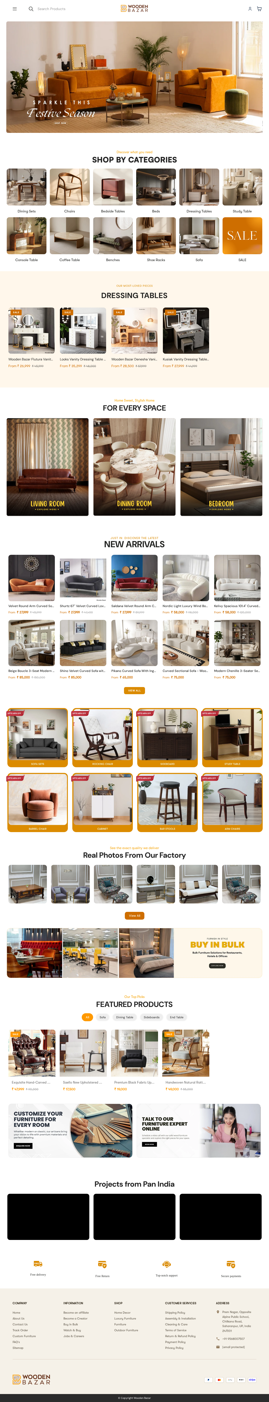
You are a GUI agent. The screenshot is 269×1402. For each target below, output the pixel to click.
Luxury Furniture (125, 1318)
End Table (176, 1017)
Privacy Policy (174, 1348)
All (87, 1017)
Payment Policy (175, 1342)
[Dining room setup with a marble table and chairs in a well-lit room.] (134, 467)
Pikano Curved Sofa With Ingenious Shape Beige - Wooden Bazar (134, 671)
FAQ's (16, 1342)
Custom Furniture (24, 1336)
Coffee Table (69, 260)
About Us (18, 1318)
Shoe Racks (156, 260)
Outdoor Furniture (126, 1330)
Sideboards (152, 1017)
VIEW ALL (134, 690)
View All (134, 916)
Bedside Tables (113, 211)
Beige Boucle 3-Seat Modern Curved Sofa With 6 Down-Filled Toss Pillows (31, 671)
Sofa (199, 260)
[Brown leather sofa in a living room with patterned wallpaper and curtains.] (47, 467)
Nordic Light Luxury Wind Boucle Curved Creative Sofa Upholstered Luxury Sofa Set (186, 606)
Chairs (69, 211)
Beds (156, 211)
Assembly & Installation (180, 1318)
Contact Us (20, 1324)
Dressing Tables (199, 211)
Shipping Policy (175, 1312)
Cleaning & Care (176, 1324)
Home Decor (122, 1312)
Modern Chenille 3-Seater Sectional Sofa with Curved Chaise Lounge (237, 671)
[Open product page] (26, 187)
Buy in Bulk (70, 1324)
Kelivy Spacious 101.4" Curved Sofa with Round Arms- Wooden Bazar (237, 606)
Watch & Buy (72, 1330)
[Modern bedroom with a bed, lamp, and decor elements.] (221, 467)
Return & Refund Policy (180, 1336)
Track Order (20, 1330)
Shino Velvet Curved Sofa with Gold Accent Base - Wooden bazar (83, 671)
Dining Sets (27, 211)
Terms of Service (175, 1330)
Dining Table (124, 1017)
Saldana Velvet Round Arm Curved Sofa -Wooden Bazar (134, 606)
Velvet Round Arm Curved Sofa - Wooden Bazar (31, 606)
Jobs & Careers (73, 1336)
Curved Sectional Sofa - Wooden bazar (186, 671)
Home (16, 1312)
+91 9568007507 (233, 1338)
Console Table (26, 260)
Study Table (242, 211)
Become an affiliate (76, 1312)
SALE (242, 260)
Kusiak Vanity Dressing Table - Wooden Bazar (198, 359)
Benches (113, 260)
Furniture (120, 1324)
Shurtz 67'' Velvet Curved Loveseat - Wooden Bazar (83, 606)
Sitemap (18, 1348)
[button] (15, 9)
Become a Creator (75, 1318)
